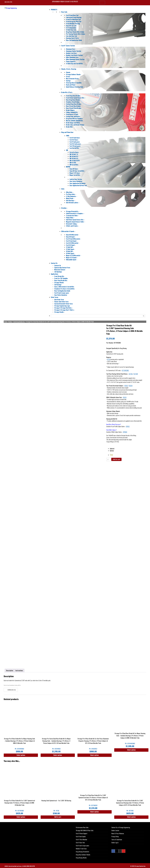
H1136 (108, 359)
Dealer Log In (114, 843)
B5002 (126, 386)
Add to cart (116, 459)
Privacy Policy (115, 836)
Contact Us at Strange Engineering (120, 827)
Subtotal (112, 449)
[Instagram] (120, 851)
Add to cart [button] (57, 817)
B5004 (130, 386)
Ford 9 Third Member (81, 840)
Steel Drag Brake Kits (19, 322)
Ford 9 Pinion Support (81, 833)
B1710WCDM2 (125, 370)
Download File (12, 690)
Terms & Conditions (116, 840)
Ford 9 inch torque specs (82, 846)
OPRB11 (128, 426)
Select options (21, 755)
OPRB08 (125, 432)
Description (9, 671)
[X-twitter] (116, 851)
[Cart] (102, 2)
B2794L (131, 374)
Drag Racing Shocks (81, 858)
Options (112, 451)
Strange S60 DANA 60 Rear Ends (84, 830)
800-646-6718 (8, 2)
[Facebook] (113, 851)
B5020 (124, 397)
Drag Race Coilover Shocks (83, 855)
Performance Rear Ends (82, 827)
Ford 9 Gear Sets (80, 843)
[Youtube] (123, 851)
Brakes (10, 322)
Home (5, 322)
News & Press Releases (117, 833)
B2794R (136, 374)
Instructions (19, 671)
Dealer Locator (115, 830)
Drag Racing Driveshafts (82, 852)
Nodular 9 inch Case (81, 849)
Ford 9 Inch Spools (81, 836)
